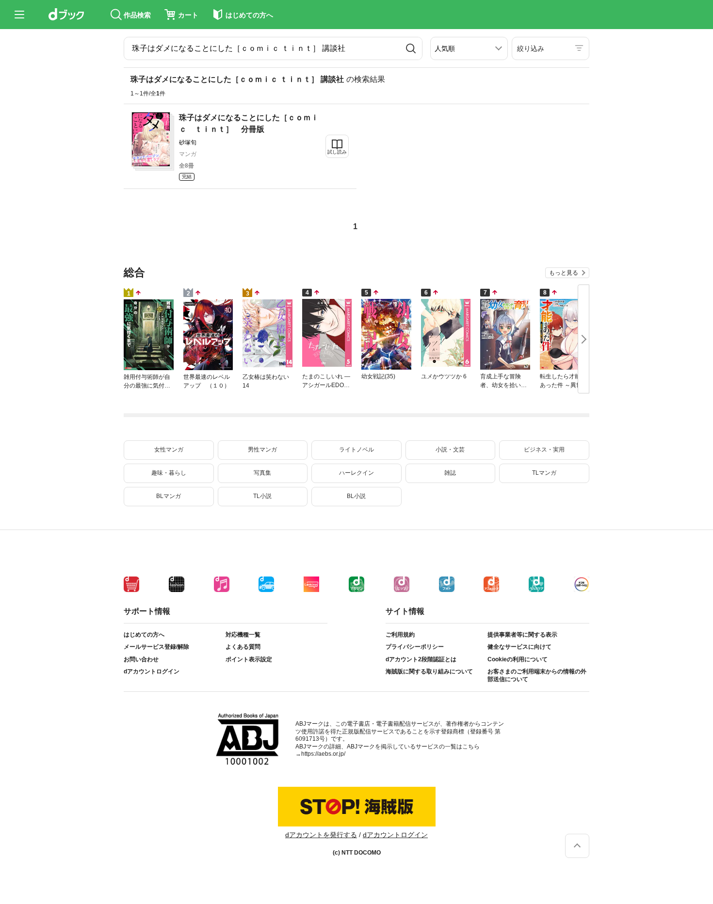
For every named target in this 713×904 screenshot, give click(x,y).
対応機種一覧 (243, 634)
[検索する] (411, 48)
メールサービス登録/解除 (156, 646)
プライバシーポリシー (415, 646)
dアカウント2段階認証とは (421, 659)
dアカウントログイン (151, 671)
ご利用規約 (400, 634)
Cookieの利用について (517, 659)
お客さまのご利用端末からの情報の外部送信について (536, 675)
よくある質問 (243, 646)
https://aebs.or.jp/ (323, 753)
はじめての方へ (144, 634)
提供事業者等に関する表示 (522, 634)
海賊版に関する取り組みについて (429, 671)
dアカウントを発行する (321, 835)
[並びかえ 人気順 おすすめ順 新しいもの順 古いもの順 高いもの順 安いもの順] (469, 48)
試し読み (337, 152)
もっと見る (563, 272)
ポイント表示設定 (249, 659)
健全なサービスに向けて (519, 646)
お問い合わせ (141, 659)
